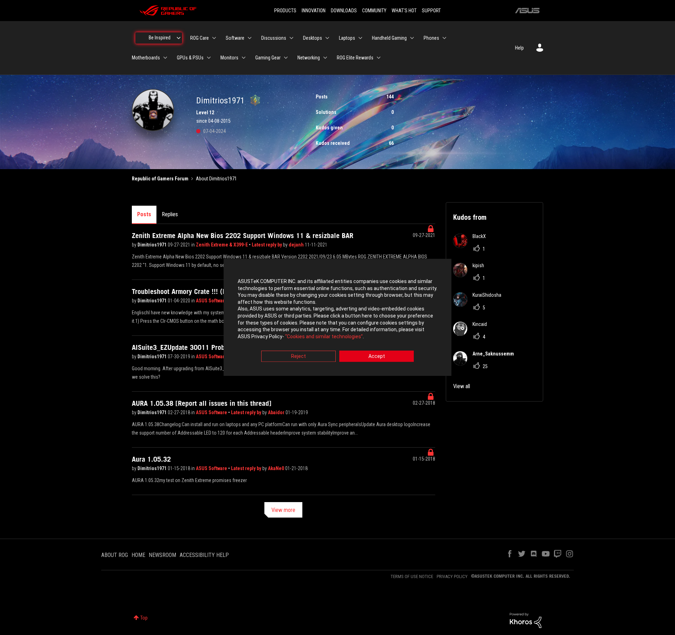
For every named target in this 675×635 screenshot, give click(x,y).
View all (461, 386)
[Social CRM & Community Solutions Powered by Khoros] (525, 620)
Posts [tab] (144, 214)
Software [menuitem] (235, 38)
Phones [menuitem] (431, 38)
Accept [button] (376, 356)
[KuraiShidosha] (480, 304)
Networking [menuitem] (308, 57)
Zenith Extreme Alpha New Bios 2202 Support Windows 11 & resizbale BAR (242, 235)
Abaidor (276, 412)
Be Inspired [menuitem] (160, 37)
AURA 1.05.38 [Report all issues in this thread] (201, 403)
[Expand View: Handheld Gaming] (412, 38)
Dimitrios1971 (152, 245)
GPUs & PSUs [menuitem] (190, 57)
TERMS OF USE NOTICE (412, 576)
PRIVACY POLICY (452, 576)
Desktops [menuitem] (312, 38)
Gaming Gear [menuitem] (268, 57)
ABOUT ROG (114, 555)
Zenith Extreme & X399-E (222, 245)
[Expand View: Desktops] (327, 38)
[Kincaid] (472, 334)
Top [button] (144, 618)
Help (519, 48)
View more (283, 510)
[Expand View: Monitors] (243, 58)
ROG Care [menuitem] (199, 38)
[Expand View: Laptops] (360, 38)
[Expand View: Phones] (444, 38)
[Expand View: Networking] (325, 58)
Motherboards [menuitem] (146, 57)
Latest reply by (267, 245)
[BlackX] (472, 246)
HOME (138, 555)
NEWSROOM (162, 555)
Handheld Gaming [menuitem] (389, 38)
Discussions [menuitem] (273, 38)
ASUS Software (211, 300)
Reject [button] (298, 356)
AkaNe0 (276, 468)
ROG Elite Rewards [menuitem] (355, 57)
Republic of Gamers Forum (160, 178)
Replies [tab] (170, 214)
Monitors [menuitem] (229, 57)
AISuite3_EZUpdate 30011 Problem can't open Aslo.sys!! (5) (220, 347)
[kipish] (471, 275)
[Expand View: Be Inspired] (178, 38)
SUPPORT (431, 10)
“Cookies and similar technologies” (324, 336)
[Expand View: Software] (249, 38)
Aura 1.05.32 (151, 459)
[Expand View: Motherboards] (165, 58)
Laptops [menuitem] (347, 38)
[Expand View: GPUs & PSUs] (208, 58)
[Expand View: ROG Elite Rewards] (378, 58)
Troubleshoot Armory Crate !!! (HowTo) (188, 291)
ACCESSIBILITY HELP (204, 555)
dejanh (297, 245)
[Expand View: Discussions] (291, 38)
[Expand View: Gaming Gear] (285, 58)
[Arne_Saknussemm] (486, 363)
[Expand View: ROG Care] (214, 38)
